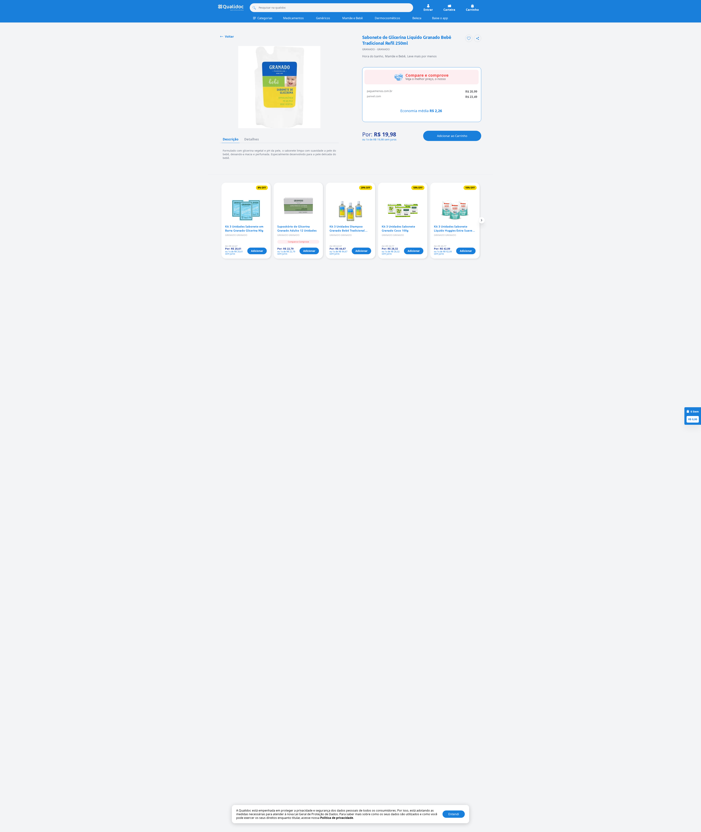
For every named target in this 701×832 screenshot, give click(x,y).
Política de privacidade (336, 818)
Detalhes (251, 139)
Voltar (229, 37)
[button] (481, 220)
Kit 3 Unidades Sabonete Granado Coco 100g (398, 228)
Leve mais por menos (422, 56)
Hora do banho (372, 56)
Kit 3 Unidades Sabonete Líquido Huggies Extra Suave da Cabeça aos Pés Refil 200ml (454, 228)
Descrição (230, 139)
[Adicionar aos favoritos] (468, 38)
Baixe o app (440, 18)
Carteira (449, 9)
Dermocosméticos (387, 18)
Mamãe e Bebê (352, 18)
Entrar (428, 9)
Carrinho (472, 9)
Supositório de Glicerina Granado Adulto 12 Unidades (297, 228)
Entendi (453, 814)
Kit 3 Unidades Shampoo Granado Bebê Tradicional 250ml (347, 228)
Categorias (264, 18)
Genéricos (323, 18)
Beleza (416, 18)
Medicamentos (293, 18)
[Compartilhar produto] (477, 38)
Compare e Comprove (298, 241)
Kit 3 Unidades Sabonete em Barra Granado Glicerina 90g (244, 228)
